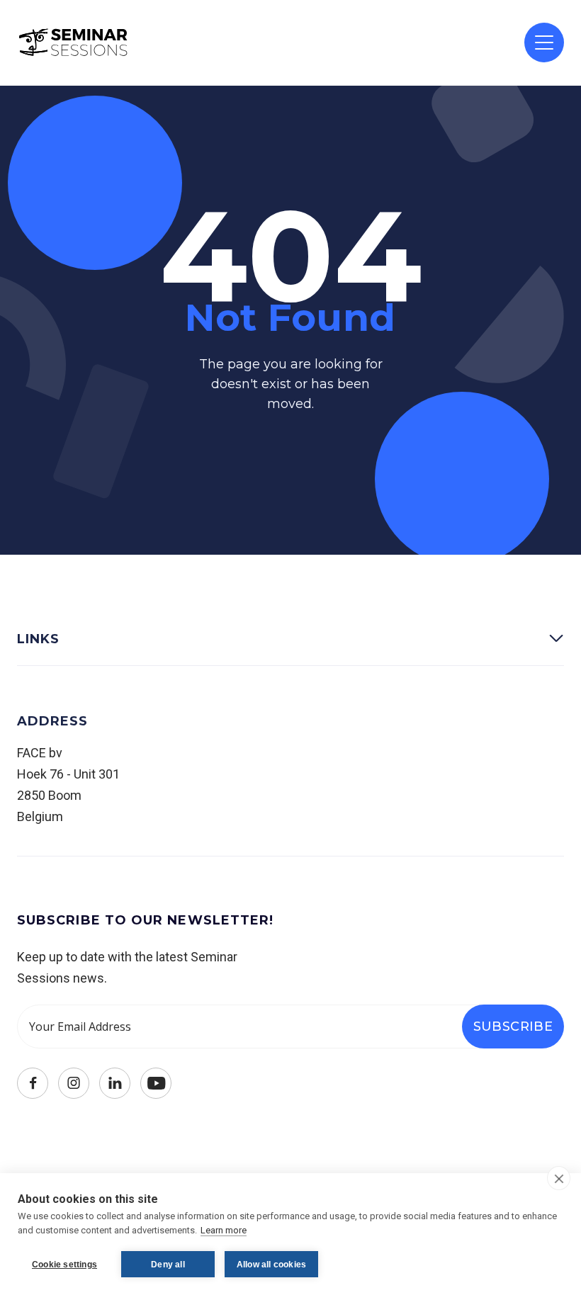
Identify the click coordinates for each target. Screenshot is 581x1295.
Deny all (168, 1264)
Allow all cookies (271, 1264)
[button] (544, 42)
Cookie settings (64, 1264)
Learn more (224, 1230)
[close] (558, 1178)
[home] (73, 42)
